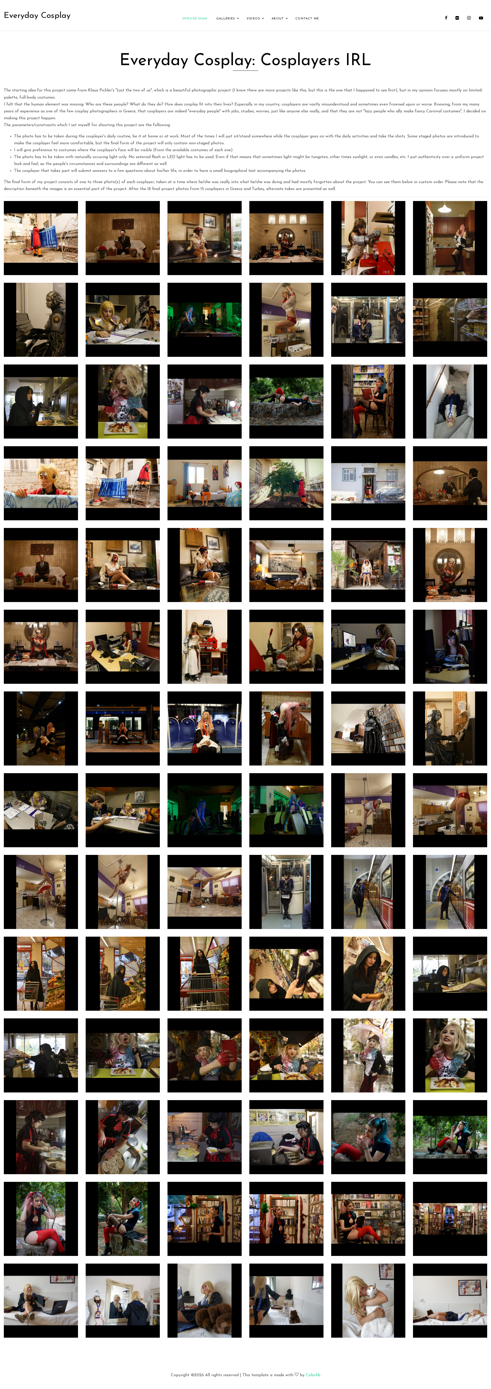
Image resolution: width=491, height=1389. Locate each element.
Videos (253, 18)
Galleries (225, 18)
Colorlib (313, 1375)
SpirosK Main (194, 18)
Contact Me (307, 18)
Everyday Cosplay (37, 16)
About (278, 18)
